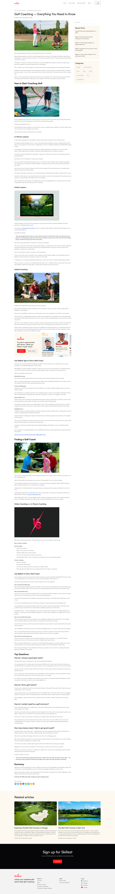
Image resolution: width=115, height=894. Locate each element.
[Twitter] (18, 784)
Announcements (87, 67)
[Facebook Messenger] (28, 784)
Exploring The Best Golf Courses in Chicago (31, 828)
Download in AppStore (42, 886)
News (84, 71)
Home (64, 3)
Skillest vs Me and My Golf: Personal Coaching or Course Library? (84, 37)
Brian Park (18, 17)
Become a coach (81, 3)
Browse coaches (31, 351)
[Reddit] (21, 784)
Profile (90, 71)
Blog (38, 882)
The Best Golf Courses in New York (71, 828)
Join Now (21, 350)
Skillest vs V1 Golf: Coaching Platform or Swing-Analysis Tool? (84, 43)
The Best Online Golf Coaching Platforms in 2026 (85, 31)
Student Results (80, 75)
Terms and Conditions (64, 882)
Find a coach (72, 3)
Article (78, 71)
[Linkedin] (23, 784)
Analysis (78, 67)
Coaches (39, 880)
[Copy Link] (31, 784)
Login (97, 3)
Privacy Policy (62, 880)
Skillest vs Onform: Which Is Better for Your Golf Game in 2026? (85, 55)
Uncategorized (80, 79)
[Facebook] (15, 784)
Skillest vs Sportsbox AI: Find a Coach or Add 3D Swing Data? (86, 49)
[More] (34, 784)
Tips (88, 75)
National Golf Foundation (29, 228)
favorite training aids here (34, 494)
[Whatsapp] (26, 784)
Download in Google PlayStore (44, 888)
